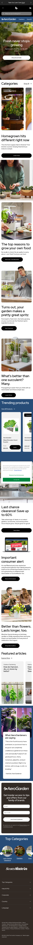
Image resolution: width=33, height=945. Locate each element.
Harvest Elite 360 (9, 440)
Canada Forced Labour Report (10, 927)
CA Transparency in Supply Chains (17, 925)
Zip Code (7, 813)
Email (6, 806)
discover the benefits (12, 259)
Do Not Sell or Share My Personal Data (12, 922)
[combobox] (16, 13)
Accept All (16, 479)
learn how (16, 155)
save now (16, 530)
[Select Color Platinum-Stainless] (18, 438)
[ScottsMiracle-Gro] (16, 8)
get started (9, 328)
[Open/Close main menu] (2, 8)
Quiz (23, 3)
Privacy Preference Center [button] (17, 928)
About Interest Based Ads (14, 924)
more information (10, 579)
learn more (8, 395)
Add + (13, 447)
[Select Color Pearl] (16, 438)
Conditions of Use (8, 826)
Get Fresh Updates (17, 819)
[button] (2, 2)
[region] (16, 472)
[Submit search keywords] (3, 13)
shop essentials (16, 58)
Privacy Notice (23, 825)
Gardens (21, 19)
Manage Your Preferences (16, 475)
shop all (26, 84)
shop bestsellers (10, 646)
